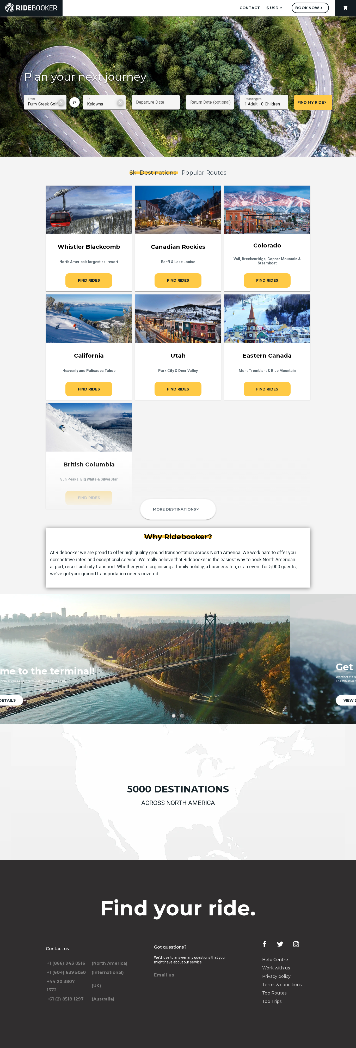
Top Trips (271, 1001)
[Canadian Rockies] (178, 210)
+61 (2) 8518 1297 (65, 999)
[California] (89, 318)
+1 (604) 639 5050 (66, 972)
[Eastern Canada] (267, 318)
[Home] (31, 8)
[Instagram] (296, 944)
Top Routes (274, 993)
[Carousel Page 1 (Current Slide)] (174, 716)
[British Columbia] (89, 427)
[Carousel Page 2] (182, 716)
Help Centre (275, 959)
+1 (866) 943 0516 (66, 963)
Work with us (276, 968)
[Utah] (178, 318)
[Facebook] (264, 944)
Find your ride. (178, 908)
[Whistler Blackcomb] (89, 210)
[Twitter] (280, 944)
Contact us (57, 948)
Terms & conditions (282, 984)
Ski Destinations (154, 172)
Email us (164, 975)
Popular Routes (203, 172)
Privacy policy (276, 976)
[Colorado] (267, 210)
